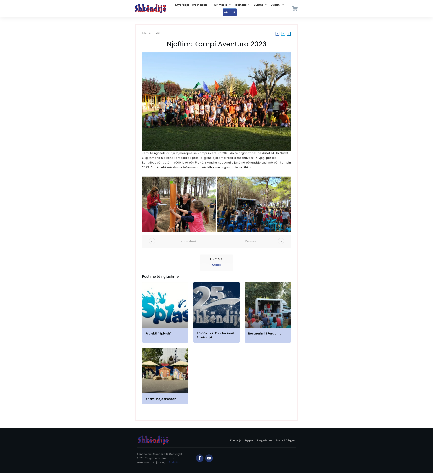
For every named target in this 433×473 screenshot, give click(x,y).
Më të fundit (151, 33)
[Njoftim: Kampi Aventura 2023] (216, 101)
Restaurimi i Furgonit (268, 312)
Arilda (216, 265)
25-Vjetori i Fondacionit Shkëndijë (216, 312)
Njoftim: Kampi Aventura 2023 (216, 44)
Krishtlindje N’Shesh (165, 376)
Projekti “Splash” (165, 312)
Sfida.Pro (175, 462)
